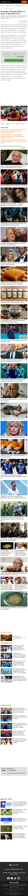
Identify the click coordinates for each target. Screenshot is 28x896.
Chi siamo (6, 888)
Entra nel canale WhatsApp (15, 60)
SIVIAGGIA (19, 885)
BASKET (12, 8)
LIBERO (2, 884)
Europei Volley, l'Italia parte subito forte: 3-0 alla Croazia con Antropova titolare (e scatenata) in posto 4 (13, 131)
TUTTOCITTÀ (11, 885)
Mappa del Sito (21, 872)
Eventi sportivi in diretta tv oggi (17, 773)
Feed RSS (11, 874)
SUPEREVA (17, 887)
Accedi (24, 1)
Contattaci (14, 872)
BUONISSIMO (11, 887)
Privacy (16, 888)
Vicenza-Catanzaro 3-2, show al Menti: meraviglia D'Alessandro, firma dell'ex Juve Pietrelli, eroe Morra (13, 136)
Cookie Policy (21, 888)
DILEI (15, 885)
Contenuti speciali (7, 872)
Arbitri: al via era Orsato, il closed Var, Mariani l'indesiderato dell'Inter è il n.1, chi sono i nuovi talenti (14, 141)
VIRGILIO (6, 884)
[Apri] (2, 2)
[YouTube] (12, 879)
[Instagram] (18, 879)
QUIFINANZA (23, 885)
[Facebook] (8, 879)
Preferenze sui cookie (12, 890)
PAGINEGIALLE (11, 884)
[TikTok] (15, 879)
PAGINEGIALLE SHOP (19, 884)
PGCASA (25, 884)
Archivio (16, 874)
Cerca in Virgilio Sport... (13, 869)
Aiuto (19, 890)
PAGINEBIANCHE (5, 885)
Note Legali (11, 888)
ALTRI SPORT (6, 8)
